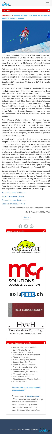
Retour (26, 217)
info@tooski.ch (33, 396)
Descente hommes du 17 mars (13, 200)
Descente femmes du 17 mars (13, 204)
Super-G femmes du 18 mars (13, 196)
